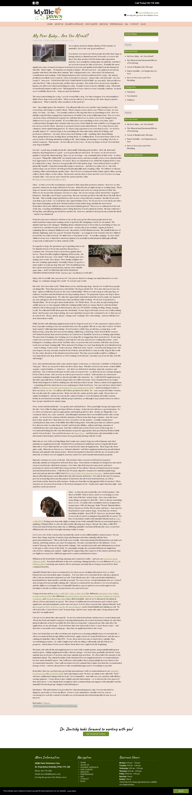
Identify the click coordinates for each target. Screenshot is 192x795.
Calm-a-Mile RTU (61, 593)
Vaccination (132, 96)
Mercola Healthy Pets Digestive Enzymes (84, 473)
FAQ (126, 24)
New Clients (91, 24)
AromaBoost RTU (42, 607)
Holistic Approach (74, 24)
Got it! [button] (181, 791)
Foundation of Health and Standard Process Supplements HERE (66, 388)
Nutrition (131, 92)
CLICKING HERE (56, 674)
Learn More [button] (71, 791)
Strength (98, 596)
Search (128, 45)
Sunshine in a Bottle (111, 596)
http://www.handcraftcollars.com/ (50, 179)
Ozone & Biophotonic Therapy (140, 67)
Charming (103, 593)
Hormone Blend (72, 596)
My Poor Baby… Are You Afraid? (140, 56)
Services (104, 24)
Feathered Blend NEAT (42, 596)
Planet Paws (79, 433)
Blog (143, 24)
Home (50, 24)
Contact (134, 24)
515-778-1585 (46, 771)
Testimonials (116, 24)
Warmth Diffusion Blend (56, 599)
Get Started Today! (96, 734)
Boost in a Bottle (58, 607)
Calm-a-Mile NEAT (78, 593)
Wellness (46, 703)
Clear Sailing (113, 593)
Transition (37, 599)
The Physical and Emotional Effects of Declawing (56, 706)
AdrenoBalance (74, 607)
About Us (59, 24)
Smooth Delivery (86, 596)
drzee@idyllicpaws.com (148, 12)
